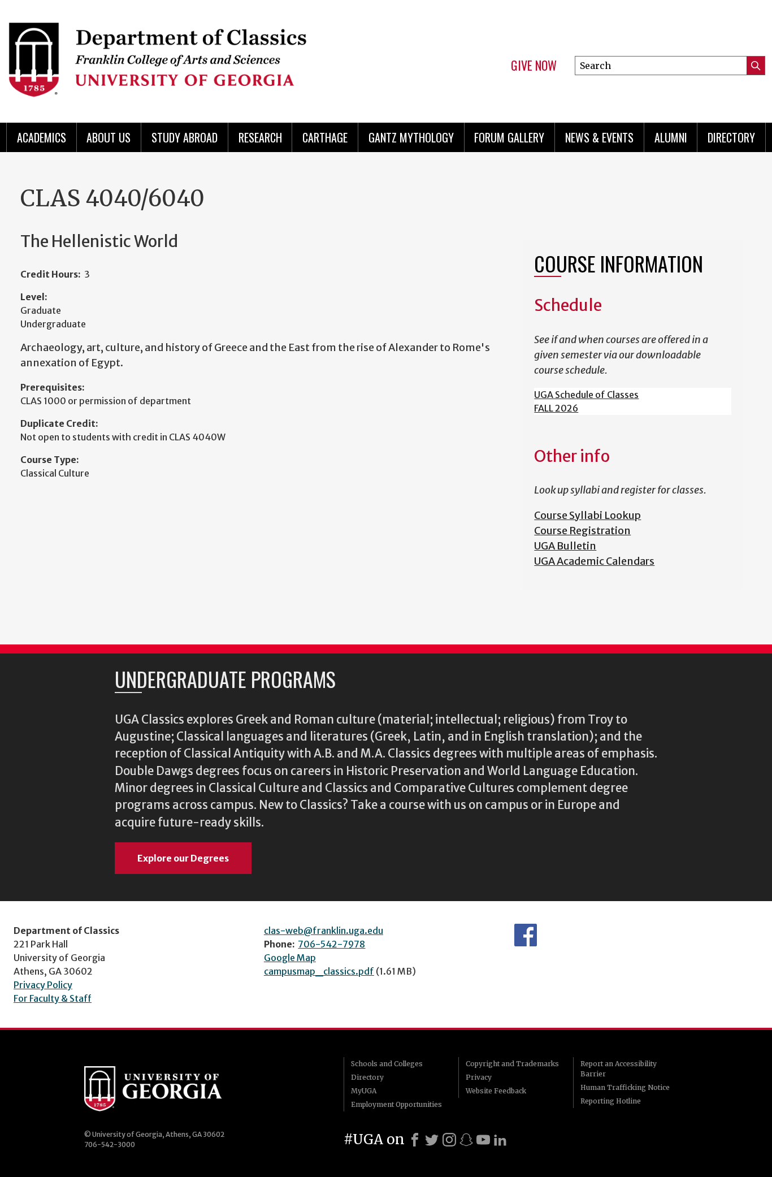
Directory (731, 137)
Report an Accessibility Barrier (618, 1068)
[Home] (189, 56)
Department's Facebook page (525, 935)
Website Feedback (496, 1091)
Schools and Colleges (387, 1063)
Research (260, 137)
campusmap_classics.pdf (319, 971)
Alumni (670, 137)
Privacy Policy (43, 984)
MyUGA (363, 1091)
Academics (41, 137)
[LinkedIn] (500, 1139)
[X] (432, 1139)
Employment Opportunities (396, 1104)
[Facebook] (415, 1139)
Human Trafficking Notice (625, 1087)
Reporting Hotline (610, 1101)
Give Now (534, 65)
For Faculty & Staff (53, 998)
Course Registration (582, 530)
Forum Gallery (509, 137)
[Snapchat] (466, 1139)
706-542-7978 (331, 944)
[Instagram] (449, 1139)
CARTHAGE (325, 137)
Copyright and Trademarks (512, 1063)
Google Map (290, 957)
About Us (108, 137)
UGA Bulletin (565, 545)
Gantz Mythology (411, 137)
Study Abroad (184, 137)
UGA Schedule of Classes (586, 394)
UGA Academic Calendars (594, 561)
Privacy (479, 1077)
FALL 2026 (556, 408)
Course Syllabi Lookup (587, 515)
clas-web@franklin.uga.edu (323, 930)
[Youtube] (483, 1139)
